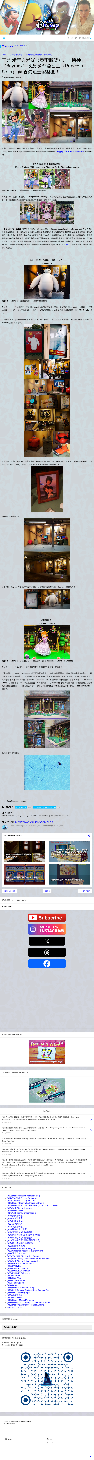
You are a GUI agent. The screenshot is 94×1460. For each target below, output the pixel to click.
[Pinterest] (80, 38)
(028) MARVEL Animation (18, 1271)
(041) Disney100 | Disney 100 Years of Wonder (28, 1302)
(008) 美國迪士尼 (15, 1215)
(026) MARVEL (14, 1266)
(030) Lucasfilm (14, 1275)
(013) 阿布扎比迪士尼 (17, 1229)
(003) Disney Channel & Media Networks (25, 1203)
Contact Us (50, 1443)
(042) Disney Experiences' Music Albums (25, 1305)
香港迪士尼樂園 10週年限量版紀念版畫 (66, 880)
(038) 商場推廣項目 (16, 1295)
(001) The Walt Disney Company (22, 1198)
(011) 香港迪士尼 (16, 55)
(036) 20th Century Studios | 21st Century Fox (28, 1290)
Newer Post (9, 891)
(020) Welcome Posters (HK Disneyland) (25, 1251)
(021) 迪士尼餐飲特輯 (17, 1253)
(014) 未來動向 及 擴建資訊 (19, 1232)
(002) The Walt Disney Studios (21, 1200)
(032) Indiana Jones (16, 1280)
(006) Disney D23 (15, 1210)
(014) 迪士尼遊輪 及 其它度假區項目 (23, 1235)
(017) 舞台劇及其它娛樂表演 (20, 1243)
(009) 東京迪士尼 (15, 1218)
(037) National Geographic (19, 1292)
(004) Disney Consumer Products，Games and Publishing (33, 1205)
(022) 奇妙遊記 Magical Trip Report (23, 1256)
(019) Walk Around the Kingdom (21, 1248)
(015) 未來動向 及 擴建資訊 (19, 1237)
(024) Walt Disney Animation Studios (23, 1261)
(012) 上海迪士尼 (15, 1226)
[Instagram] (72, 38)
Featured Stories (14, 1307)
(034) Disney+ (13, 1285)
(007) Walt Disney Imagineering (21, 1213)
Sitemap (49, 1439)
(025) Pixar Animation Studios (20, 1263)
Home (4, 55)
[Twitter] (76, 38)
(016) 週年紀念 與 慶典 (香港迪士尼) (39, 55)
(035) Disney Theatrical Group (21, 1287)
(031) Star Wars (14, 1278)
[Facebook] (68, 38)
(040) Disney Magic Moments (20, 1300)
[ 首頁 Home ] (8, 1439)
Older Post (84, 891)
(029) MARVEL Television (18, 1273)
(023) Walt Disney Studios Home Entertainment (28, 1259)
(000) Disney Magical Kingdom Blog (23, 1196)
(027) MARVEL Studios (17, 1268)
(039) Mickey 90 (14, 1297)
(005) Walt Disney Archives (19, 1208)
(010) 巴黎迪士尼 (15, 1221)
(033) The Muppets (15, 1283)
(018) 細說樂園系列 (16, 1246)
